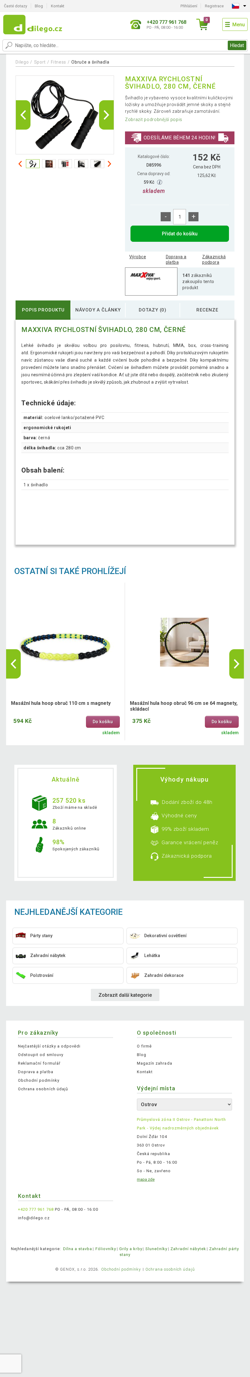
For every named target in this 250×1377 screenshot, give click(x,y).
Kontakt (57, 6)
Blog (39, 6)
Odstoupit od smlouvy (40, 1054)
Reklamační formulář (39, 1063)
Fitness (58, 62)
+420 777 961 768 (36, 1209)
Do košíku (103, 721)
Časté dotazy (15, 6)
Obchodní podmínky (38, 1080)
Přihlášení (188, 6)
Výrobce (137, 256)
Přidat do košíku (180, 234)
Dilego (22, 62)
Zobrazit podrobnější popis (153, 119)
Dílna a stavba (77, 1248)
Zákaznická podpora (214, 259)
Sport (40, 62)
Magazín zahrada (154, 1063)
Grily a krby (130, 1248)
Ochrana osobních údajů (43, 1089)
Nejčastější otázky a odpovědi (49, 1046)
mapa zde (146, 1179)
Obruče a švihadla (90, 62)
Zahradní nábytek (188, 1248)
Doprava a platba (176, 259)
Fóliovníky (105, 1248)
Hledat (237, 45)
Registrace (214, 6)
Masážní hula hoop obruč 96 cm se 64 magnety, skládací (184, 706)
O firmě (144, 1046)
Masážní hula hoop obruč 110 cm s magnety (61, 703)
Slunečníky (156, 1248)
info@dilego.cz (34, 1218)
